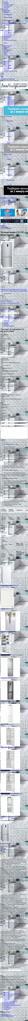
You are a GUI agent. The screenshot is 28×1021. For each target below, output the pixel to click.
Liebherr (6, 64)
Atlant (5, 54)
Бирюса (6, 52)
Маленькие (7, 47)
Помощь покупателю (9, 1002)
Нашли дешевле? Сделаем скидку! (10, 317)
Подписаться (4, 971)
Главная (6, 2)
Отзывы (6, 9)
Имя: (2, 420)
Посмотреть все (8, 30)
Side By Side (7, 37)
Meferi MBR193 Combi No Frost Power (11, 747)
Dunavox (6, 62)
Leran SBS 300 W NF (6, 631)
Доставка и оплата (9, 4)
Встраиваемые (7, 36)
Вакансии (6, 1009)
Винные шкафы (8, 20)
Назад (5, 27)
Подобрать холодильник (10, 40)
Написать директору (5, 1019)
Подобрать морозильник (10, 55)
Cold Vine (6, 69)
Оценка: (3, 440)
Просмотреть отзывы (6, 308)
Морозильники (8, 17)
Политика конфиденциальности (12, 1005)
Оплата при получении (6, 300)
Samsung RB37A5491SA (7, 677)
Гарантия (6, 3)
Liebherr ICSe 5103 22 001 (7, 816)
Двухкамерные (8, 33)
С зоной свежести (12, 290)
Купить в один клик (6, 316)
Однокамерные (8, 34)
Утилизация (7, 10)
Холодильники (8, 14)
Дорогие (10, 289)
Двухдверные (4, 289)
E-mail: (2, 423)
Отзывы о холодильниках (10, 1001)
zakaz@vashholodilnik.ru (7, 1016)
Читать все (3, 848)
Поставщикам (7, 1008)
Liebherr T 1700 (5, 608)
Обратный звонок (5, 91)
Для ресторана (7, 65)
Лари (5, 48)
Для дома (6, 66)
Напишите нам (8, 6)
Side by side (10, 104)
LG (4, 294)
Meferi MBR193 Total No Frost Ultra (10, 770)
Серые (5, 290)
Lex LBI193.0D (5, 724)
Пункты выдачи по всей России (12, 994)
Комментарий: (5, 426)
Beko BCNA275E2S (6, 654)
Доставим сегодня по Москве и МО (10, 303)
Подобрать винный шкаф (10, 71)
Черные (6, 38)
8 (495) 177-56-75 (7, 79)
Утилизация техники (9, 1003)
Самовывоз (7, 11)
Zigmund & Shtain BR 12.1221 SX (9, 585)
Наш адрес (6, 7)
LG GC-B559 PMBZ (6, 843)
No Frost (6, 31)
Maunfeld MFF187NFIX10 (7, 700)
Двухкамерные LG (22, 290)
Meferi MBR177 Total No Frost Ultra (10, 793)
